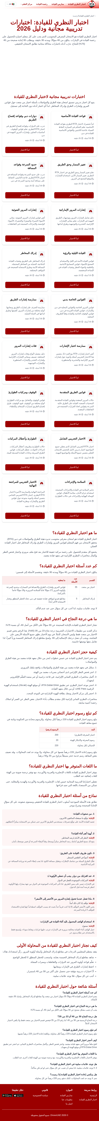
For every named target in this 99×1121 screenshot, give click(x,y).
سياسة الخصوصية (40, 1095)
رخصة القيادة (42, 4)
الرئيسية (76, 16)
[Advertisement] (49, 70)
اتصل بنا (69, 1104)
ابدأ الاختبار (74, 150)
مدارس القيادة (58, 4)
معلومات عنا (67, 1099)
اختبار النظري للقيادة (77, 4)
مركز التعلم (27, 4)
